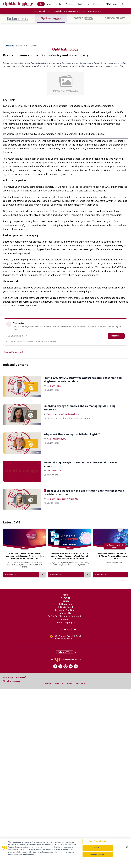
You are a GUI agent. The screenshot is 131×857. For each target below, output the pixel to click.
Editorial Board (65, 607)
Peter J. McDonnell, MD (56, 439)
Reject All (98, 848)
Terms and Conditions (65, 610)
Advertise (65, 597)
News (69, 683)
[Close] (127, 847)
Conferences (83, 4)
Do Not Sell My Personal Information (65, 616)
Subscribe (115, 336)
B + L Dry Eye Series (71, 11)
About (65, 594)
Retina (83, 11)
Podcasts (69, 4)
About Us (59, 683)
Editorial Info (65, 604)
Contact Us (65, 613)
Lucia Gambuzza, (54, 499)
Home (48, 683)
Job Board (65, 619)
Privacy (65, 600)
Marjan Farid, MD (54, 470)
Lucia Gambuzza (54, 386)
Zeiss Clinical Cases (94, 11)
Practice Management (13, 352)
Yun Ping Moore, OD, (55, 414)
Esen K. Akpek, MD (70, 499)
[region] (65, 847)
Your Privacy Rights (65, 622)
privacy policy (54, 341)
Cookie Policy (28, 854)
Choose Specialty (39, 11)
